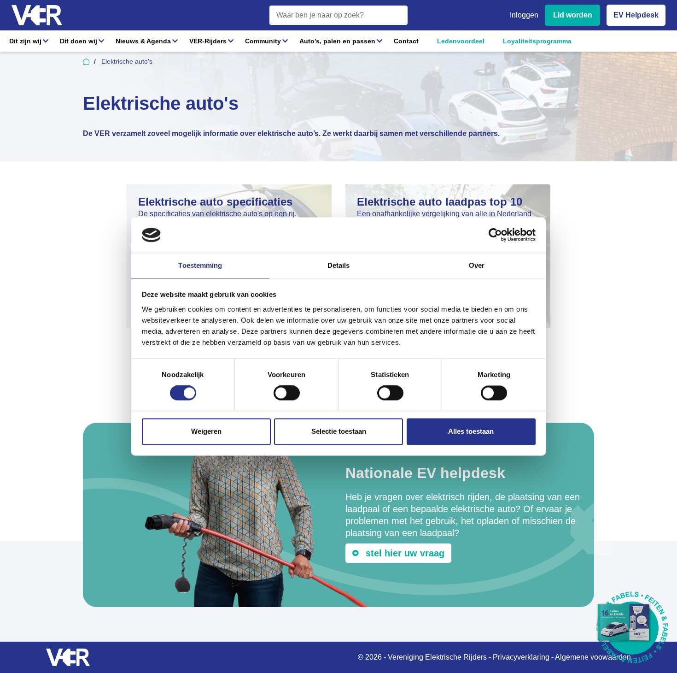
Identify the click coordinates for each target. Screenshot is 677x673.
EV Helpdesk (636, 15)
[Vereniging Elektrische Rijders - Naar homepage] (37, 15)
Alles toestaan (471, 431)
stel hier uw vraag (405, 553)
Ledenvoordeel (460, 41)
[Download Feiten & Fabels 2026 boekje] (632, 628)
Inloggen (524, 15)
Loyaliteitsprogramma (537, 41)
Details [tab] (338, 265)
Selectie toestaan (338, 431)
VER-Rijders (208, 41)
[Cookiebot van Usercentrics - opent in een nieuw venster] (495, 235)
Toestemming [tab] (200, 265)
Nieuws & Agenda (143, 41)
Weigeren (206, 431)
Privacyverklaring (521, 657)
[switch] (287, 393)
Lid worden (572, 15)
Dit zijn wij (25, 41)
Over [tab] (476, 265)
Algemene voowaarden (593, 657)
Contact (406, 41)
